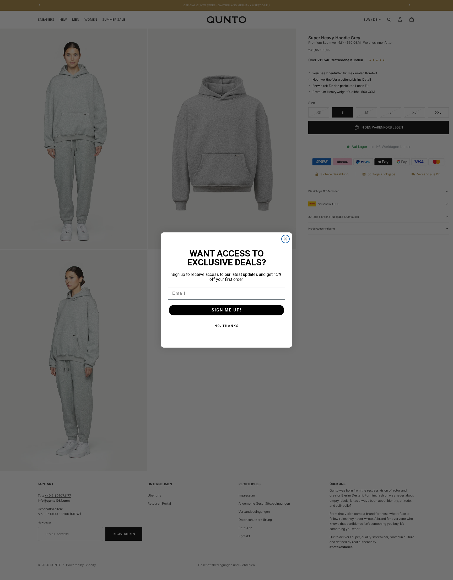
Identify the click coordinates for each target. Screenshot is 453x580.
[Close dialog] (285, 239)
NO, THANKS (226, 326)
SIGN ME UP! (227, 310)
